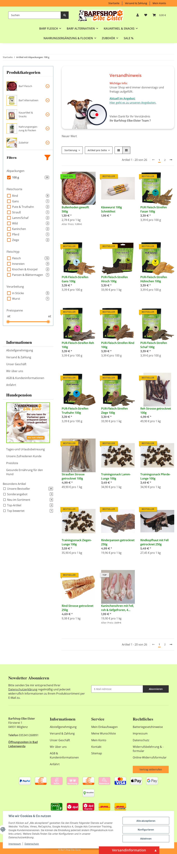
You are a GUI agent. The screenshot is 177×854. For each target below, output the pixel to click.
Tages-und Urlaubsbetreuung (25, 449)
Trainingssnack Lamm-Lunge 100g (116, 476)
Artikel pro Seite (97, 150)
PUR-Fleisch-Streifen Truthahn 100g (75, 411)
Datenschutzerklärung (22, 689)
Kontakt (96, 747)
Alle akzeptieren (145, 820)
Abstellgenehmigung (19, 350)
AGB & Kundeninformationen (25, 378)
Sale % (128, 38)
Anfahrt (11, 385)
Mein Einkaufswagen (104, 727)
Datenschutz (32, 843)
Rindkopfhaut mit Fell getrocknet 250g (154, 542)
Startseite (113, 3)
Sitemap (96, 753)
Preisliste (12, 463)
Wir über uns (14, 371)
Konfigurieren (146, 829)
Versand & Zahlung (136, 3)
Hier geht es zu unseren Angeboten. (133, 103)
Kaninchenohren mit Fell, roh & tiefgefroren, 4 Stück (117, 608)
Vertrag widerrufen (150, 769)
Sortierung (70, 150)
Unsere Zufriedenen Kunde (23, 456)
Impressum (14, 843)
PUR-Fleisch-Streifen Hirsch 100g (114, 279)
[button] (138, 15)
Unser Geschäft (16, 364)
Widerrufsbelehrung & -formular (148, 749)
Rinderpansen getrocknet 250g (117, 542)
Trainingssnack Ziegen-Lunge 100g (77, 542)
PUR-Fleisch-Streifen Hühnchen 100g (153, 279)
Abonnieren (156, 689)
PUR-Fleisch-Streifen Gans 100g (75, 279)
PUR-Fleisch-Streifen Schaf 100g (153, 345)
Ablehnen (146, 838)
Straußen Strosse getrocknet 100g (73, 476)
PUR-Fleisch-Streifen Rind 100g (117, 345)
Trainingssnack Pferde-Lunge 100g (155, 476)
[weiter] (171, 160)
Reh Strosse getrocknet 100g (155, 411)
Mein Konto (159, 3)
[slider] (8, 322)
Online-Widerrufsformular (150, 757)
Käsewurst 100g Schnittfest (111, 209)
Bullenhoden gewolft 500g (75, 209)
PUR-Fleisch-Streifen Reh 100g (78, 345)
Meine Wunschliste (103, 733)
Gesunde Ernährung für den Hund (24, 472)
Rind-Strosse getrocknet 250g (77, 608)
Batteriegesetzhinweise (148, 727)
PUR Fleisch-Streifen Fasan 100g (153, 209)
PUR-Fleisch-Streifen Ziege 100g (114, 411)
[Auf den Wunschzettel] (90, 177)
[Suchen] (65, 15)
